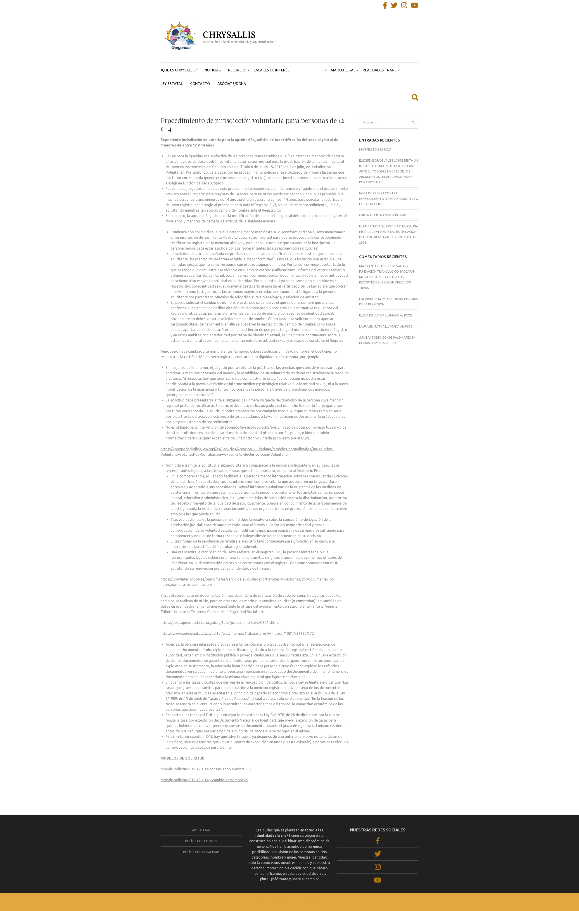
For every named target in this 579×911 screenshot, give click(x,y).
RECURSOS (237, 70)
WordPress (312, 902)
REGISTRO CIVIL (310, 70)
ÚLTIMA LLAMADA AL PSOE (393, 315)
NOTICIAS (212, 70)
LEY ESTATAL (172, 84)
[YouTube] (414, 6)
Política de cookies (201, 841)
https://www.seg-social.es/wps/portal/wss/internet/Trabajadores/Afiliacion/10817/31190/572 (237, 633)
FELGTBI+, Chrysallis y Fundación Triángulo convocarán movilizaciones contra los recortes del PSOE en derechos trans (387, 277)
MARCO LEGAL (343, 70)
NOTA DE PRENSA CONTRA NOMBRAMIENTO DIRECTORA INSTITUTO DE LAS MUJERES (388, 198)
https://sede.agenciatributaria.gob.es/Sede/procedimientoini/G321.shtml (220, 623)
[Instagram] (404, 6)
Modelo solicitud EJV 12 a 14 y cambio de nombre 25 (204, 780)
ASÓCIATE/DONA (231, 84)
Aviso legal (201, 830)
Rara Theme (272, 902)
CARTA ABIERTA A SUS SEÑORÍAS (382, 215)
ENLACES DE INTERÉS (272, 70)
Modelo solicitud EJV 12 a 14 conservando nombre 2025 (207, 769)
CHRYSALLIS (229, 34)
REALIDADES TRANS (379, 70)
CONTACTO (200, 84)
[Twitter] (394, 6)
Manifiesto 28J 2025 (375, 149)
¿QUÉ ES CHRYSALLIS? (179, 70)
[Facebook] (385, 6)
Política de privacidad (201, 852)
